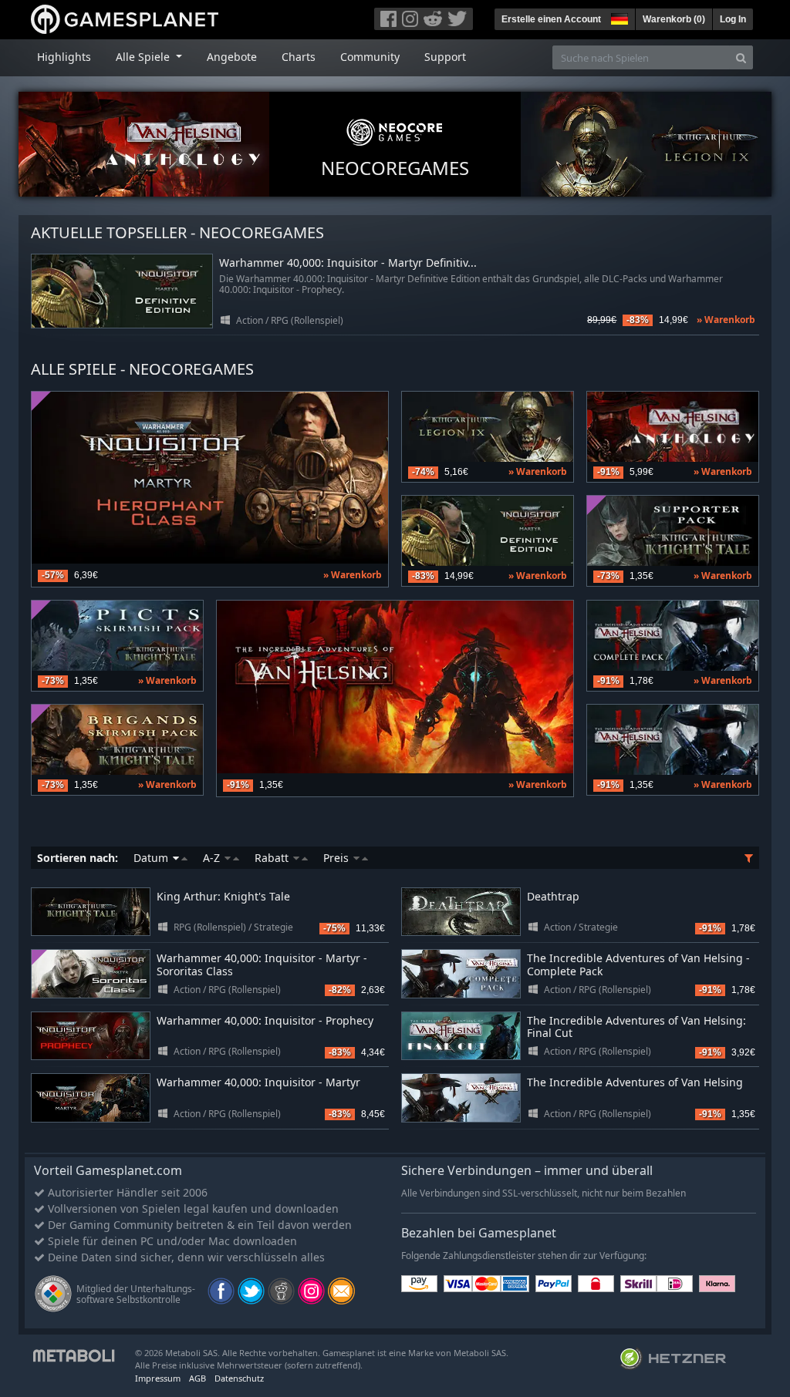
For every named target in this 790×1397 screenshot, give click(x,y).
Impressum (158, 1378)
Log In (733, 19)
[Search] (741, 57)
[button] (618, 17)
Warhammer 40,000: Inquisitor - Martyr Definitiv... (348, 263)
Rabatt (273, 857)
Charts (299, 56)
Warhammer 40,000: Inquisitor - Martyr (258, 1082)
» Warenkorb (726, 319)
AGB (197, 1378)
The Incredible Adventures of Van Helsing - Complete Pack (638, 964)
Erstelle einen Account (551, 19)
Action (249, 320)
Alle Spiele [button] (144, 56)
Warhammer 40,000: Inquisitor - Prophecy (265, 1020)
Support (445, 56)
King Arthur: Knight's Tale (223, 896)
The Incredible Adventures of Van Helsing (635, 1082)
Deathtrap (553, 896)
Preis (337, 857)
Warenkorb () (674, 19)
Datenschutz (239, 1378)
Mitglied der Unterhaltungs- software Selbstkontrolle (135, 1294)
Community (370, 56)
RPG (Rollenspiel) (307, 320)
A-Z (213, 857)
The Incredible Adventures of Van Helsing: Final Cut (636, 1027)
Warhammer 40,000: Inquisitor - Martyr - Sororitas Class (262, 964)
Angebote (232, 56)
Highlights (64, 56)
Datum (152, 857)
